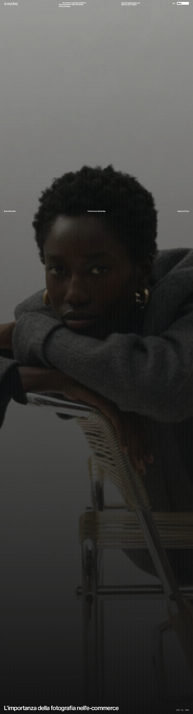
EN (174, 4)
